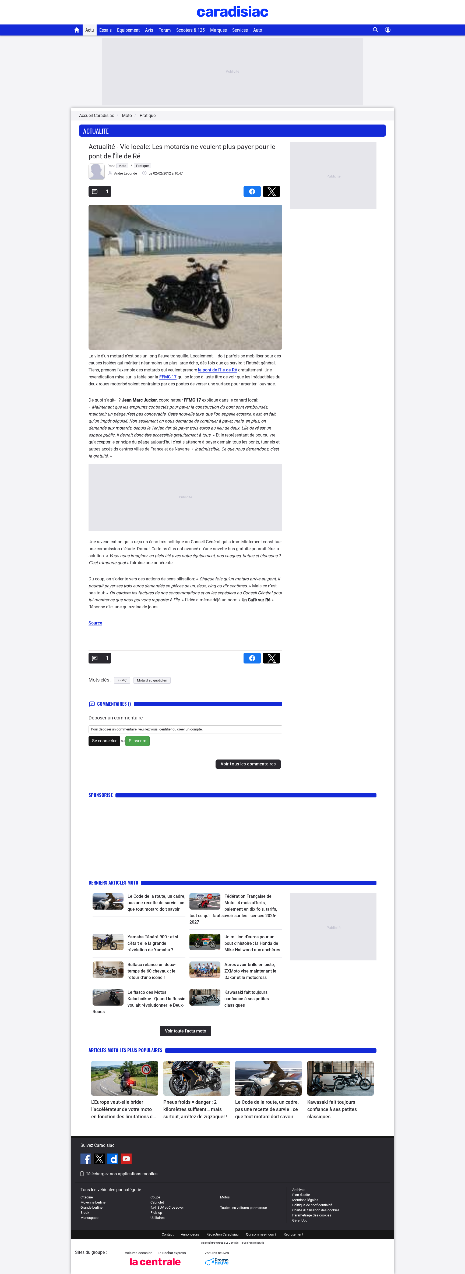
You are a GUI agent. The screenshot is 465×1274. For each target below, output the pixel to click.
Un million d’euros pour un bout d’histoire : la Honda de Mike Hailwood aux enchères (252, 943)
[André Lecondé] (97, 178)
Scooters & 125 (190, 30)
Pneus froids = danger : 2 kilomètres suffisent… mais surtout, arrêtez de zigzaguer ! (195, 1109)
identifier (165, 729)
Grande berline (91, 1207)
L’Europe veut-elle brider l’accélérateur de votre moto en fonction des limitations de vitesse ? (123, 1109)
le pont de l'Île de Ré (217, 369)
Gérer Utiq (299, 1220)
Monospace (89, 1218)
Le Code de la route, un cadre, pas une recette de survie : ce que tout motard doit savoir (156, 903)
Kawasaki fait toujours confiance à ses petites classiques (246, 999)
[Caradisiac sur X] (100, 1160)
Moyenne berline (92, 1202)
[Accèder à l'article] (108, 901)
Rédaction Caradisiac (222, 1234)
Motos (225, 1197)
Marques (218, 30)
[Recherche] (376, 30)
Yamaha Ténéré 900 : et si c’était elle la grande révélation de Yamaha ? (153, 943)
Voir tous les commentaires (248, 763)
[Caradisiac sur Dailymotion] (113, 1160)
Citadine (86, 1197)
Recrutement (293, 1234)
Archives (298, 1190)
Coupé (155, 1197)
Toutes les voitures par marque (243, 1208)
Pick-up (156, 1213)
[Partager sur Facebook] (253, 190)
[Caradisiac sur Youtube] (126, 1160)
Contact (168, 1234)
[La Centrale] (155, 1267)
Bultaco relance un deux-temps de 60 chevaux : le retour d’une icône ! (151, 971)
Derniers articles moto (113, 882)
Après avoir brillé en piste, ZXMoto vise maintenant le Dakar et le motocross (250, 971)
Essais (105, 30)
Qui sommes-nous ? (261, 1234)
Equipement (128, 30)
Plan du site (301, 1195)
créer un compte (189, 729)
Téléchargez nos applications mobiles (121, 1173)
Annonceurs (190, 1234)
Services (240, 30)
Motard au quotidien (152, 680)
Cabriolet (157, 1202)
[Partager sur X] (272, 190)
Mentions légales (305, 1200)
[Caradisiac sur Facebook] (86, 1160)
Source (95, 623)
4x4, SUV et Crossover (167, 1207)
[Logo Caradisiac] (232, 22)
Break (84, 1213)
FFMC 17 (168, 376)
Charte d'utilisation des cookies (316, 1210)
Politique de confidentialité (312, 1205)
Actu (89, 30)
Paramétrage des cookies (311, 1215)
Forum (164, 30)
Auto (257, 30)
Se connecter (104, 740)
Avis (149, 30)
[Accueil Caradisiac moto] (77, 29)
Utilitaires (157, 1218)
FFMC (122, 680)
